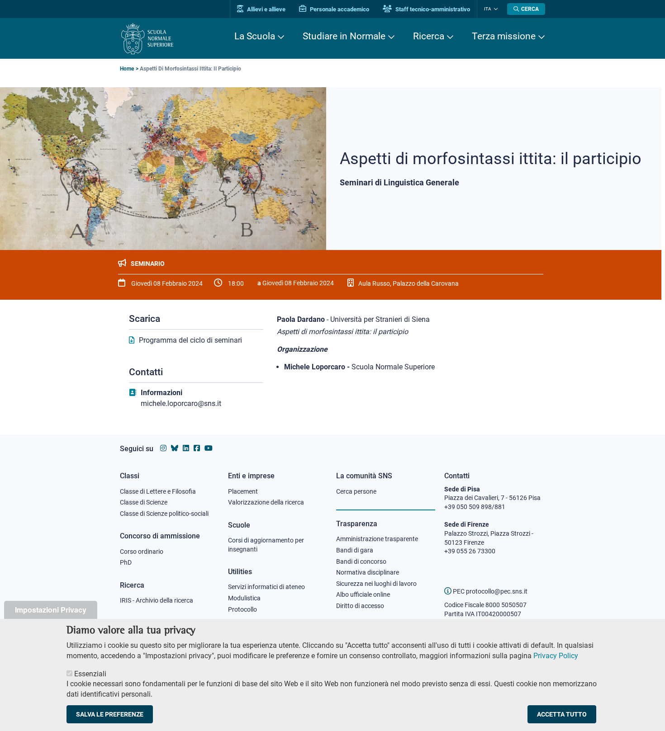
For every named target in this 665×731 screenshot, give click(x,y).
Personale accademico (339, 9)
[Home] (147, 39)
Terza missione (504, 36)
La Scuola (254, 36)
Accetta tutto (562, 714)
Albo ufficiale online (363, 594)
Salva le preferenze (109, 714)
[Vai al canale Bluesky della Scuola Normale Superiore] (174, 448)
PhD (126, 562)
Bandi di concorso (361, 561)
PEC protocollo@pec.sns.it (489, 591)
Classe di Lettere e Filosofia (158, 491)
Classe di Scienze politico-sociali (164, 513)
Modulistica (244, 598)
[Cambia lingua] (494, 9)
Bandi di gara (354, 550)
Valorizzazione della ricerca (266, 502)
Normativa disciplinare (367, 572)
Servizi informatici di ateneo (266, 586)
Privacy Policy (555, 655)
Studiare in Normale (344, 36)
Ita (487, 8)
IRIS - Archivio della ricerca (156, 600)
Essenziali (90, 674)
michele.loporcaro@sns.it (181, 403)
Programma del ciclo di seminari (190, 340)
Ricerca (428, 36)
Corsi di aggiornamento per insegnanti (266, 545)
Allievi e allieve (265, 9)
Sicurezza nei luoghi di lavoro (376, 583)
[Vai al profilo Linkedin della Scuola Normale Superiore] (186, 448)
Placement (243, 491)
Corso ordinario (141, 551)
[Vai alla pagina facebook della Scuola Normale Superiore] (197, 448)
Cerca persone (356, 491)
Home (127, 69)
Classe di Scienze (143, 502)
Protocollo (242, 609)
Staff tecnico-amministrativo (432, 9)
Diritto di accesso (360, 605)
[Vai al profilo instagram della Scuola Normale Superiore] (163, 448)
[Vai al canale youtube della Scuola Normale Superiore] (208, 448)
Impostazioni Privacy (50, 609)
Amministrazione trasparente (377, 538)
